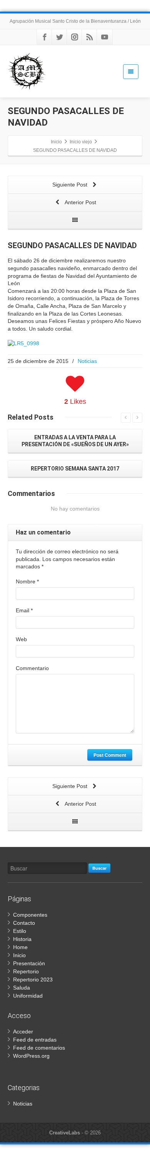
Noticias (87, 361)
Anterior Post (79, 202)
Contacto (24, 923)
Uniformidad (28, 996)
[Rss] (89, 37)
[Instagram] (74, 37)
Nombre (27, 581)
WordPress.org (31, 1056)
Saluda (21, 988)
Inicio (19, 955)
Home (20, 947)
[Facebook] (44, 37)
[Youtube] (104, 37)
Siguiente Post (70, 184)
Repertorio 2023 (33, 979)
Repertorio (26, 971)
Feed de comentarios (39, 1048)
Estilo (19, 931)
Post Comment (109, 754)
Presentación (29, 963)
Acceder (23, 1031)
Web (21, 639)
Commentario (32, 668)
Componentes (30, 915)
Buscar (99, 868)
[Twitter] (59, 37)
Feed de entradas (35, 1040)
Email (24, 610)
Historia (22, 939)
